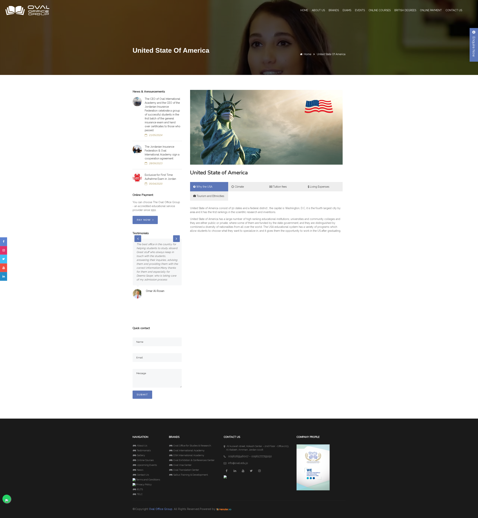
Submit (142, 394)
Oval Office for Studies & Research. (192, 445)
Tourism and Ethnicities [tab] (210, 196)
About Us (142, 445)
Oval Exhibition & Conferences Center (194, 460)
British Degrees (405, 10)
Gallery (141, 455)
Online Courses (380, 10)
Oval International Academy (188, 450)
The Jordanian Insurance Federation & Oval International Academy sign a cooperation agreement (162, 152)
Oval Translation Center (186, 469)
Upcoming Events (147, 465)
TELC (139, 494)
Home (304, 10)
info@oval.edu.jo (238, 463)
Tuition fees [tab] (279, 186)
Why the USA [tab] (203, 186)
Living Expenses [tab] (319, 186)
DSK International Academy (188, 455)
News (140, 469)
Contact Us (454, 10)
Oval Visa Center (182, 465)
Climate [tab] (239, 186)
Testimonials (144, 450)
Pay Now (144, 219)
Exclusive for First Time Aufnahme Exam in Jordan (160, 176)
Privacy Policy (144, 484)
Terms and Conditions (148, 479)
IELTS (140, 489)
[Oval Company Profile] (313, 466)
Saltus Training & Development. (190, 474)
